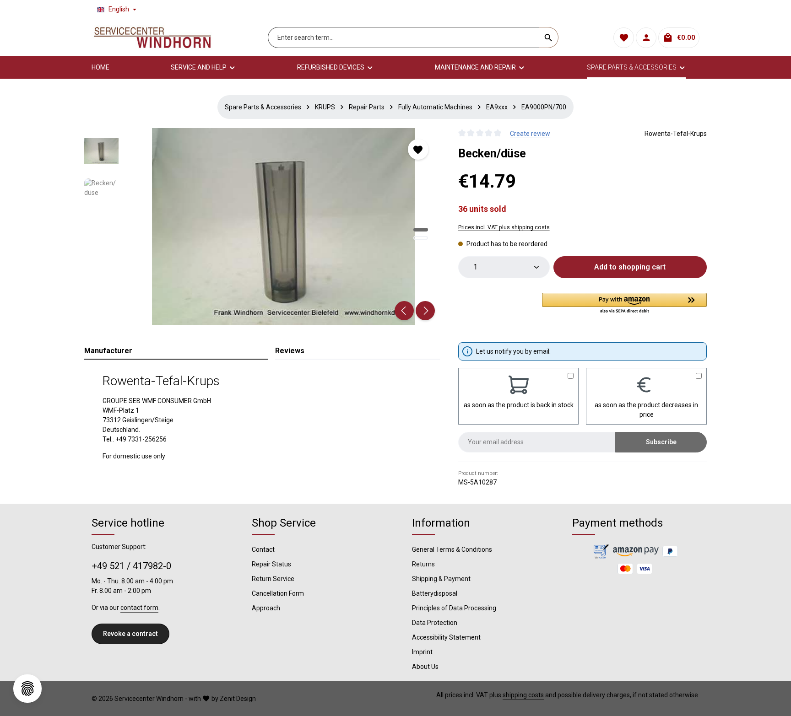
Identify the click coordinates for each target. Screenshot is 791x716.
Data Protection (434, 622)
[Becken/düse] (283, 226)
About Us (425, 666)
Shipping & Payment (441, 578)
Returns (423, 564)
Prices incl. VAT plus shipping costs (504, 227)
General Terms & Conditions (452, 549)
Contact (263, 549)
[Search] (548, 37)
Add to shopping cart (630, 267)
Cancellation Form (278, 593)
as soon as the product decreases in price (646, 409)
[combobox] (403, 37)
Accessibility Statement (446, 637)
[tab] (176, 351)
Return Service (273, 578)
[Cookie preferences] (27, 688)
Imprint (422, 652)
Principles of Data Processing (454, 608)
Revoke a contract (130, 633)
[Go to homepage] (152, 37)
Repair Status (271, 564)
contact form (139, 607)
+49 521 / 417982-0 (131, 565)
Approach (266, 608)
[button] (624, 304)
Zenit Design (238, 698)
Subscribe (661, 442)
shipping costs (523, 695)
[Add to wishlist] (418, 149)
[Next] (425, 310)
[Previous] (404, 310)
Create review (530, 133)
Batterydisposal (434, 593)
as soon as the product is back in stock (519, 405)
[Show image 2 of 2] (420, 238)
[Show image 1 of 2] (420, 229)
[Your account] (646, 37)
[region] (262, 226)
